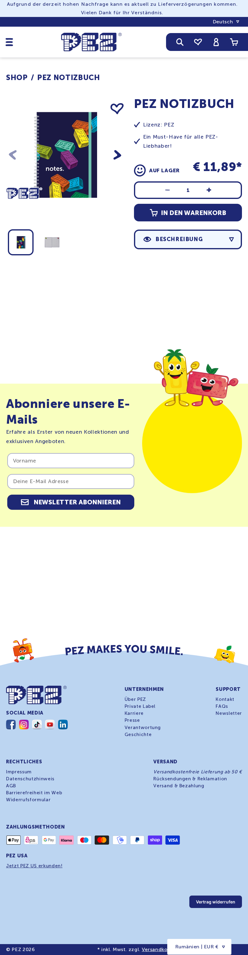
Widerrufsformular (28, 799)
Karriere (134, 713)
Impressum (19, 772)
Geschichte (138, 734)
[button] (9, 42)
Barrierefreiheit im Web (34, 792)
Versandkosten (160, 949)
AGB (11, 786)
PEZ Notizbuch (68, 77)
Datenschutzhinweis (30, 779)
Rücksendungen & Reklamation (190, 779)
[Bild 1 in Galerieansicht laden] (21, 242)
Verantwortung (143, 727)
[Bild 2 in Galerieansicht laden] (52, 242)
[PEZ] (24, 209)
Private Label (140, 706)
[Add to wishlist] (117, 109)
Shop (17, 77)
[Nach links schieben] (12, 155)
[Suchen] (180, 42)
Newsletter (229, 713)
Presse (132, 720)
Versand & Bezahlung (178, 786)
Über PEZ (135, 699)
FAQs (222, 706)
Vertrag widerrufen (215, 901)
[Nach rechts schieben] (117, 155)
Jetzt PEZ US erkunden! (34, 866)
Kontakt (225, 699)
